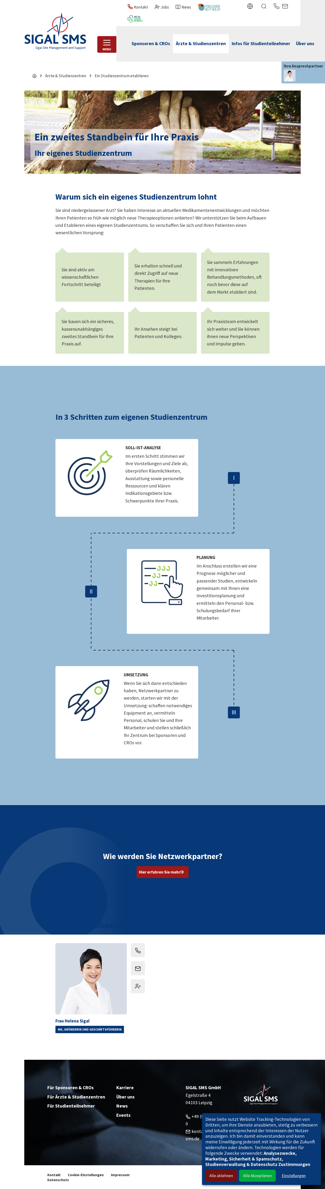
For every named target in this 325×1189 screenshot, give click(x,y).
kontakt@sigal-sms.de (138, 968)
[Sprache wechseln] (251, 7)
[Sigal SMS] (55, 25)
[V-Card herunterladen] (138, 986)
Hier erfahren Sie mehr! (160, 872)
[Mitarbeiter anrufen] (138, 950)
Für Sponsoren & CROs (70, 1087)
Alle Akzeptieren (257, 1175)
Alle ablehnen (221, 1175)
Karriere (125, 1087)
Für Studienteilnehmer (71, 1106)
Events (123, 1115)
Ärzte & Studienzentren (65, 75)
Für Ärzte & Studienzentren (76, 1097)
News (122, 1106)
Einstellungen (294, 1175)
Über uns (125, 1097)
